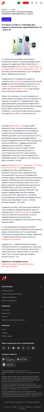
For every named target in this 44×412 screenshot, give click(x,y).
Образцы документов (9, 297)
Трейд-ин (5, 333)
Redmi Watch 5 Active (20, 89)
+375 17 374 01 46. (33, 396)
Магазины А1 (6, 313)
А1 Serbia (20, 407)
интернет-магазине (21, 212)
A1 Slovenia (22, 408)
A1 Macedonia (37, 407)
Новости (4, 317)
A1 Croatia (13, 407)
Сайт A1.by (5, 310)
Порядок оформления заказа (12, 294)
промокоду (18, 81)
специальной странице (11, 239)
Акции (4, 329)
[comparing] (41, 3)
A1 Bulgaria (28, 407)
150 (9, 387)
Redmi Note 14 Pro (15, 165)
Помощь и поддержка (9, 300)
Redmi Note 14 (23, 67)
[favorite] (36, 3)
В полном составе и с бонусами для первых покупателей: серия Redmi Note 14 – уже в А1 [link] (18, 13)
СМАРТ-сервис (7, 336)
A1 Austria (6, 407)
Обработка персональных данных (13, 320)
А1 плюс (25, 2)
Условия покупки (7, 291)
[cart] (32, 3)
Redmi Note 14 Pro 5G (13, 69)
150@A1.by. (24, 389)
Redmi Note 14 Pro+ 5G (33, 69)
